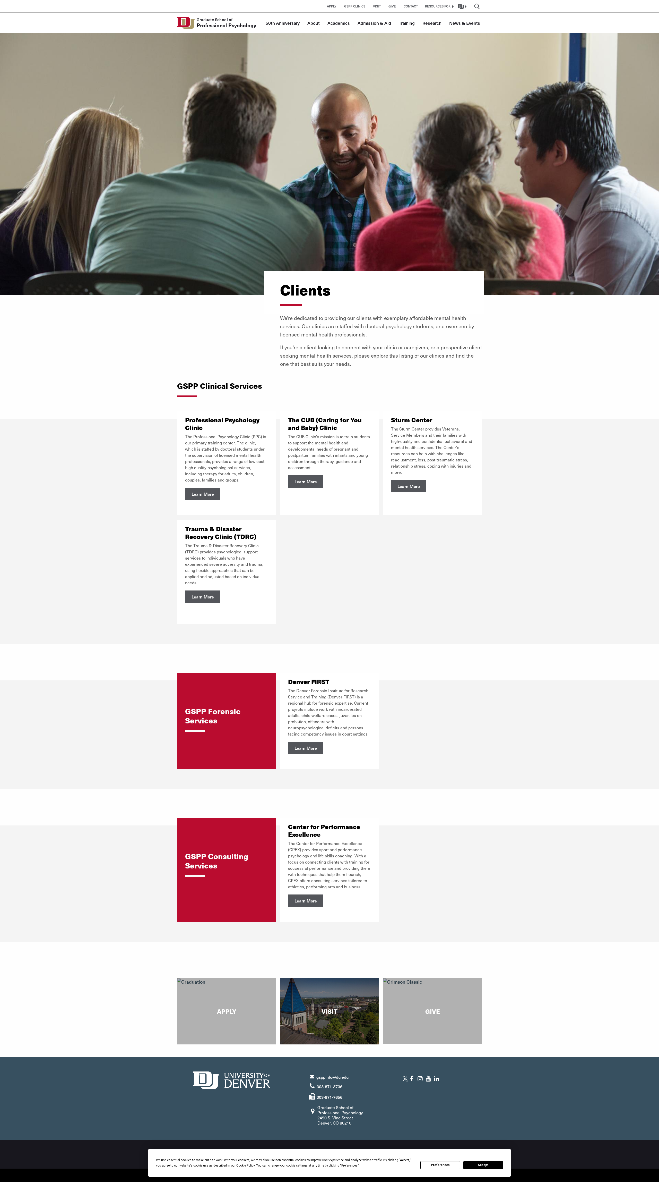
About (313, 23)
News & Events (464, 23)
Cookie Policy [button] (245, 1165)
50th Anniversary (283, 23)
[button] (439, 6)
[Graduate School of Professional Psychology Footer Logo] (231, 1079)
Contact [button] (411, 6)
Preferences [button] (349, 1165)
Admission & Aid (374, 23)
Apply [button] (331, 6)
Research (431, 23)
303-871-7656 (329, 1097)
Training (407, 23)
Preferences (440, 1165)
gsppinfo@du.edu (332, 1077)
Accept (483, 1165)
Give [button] (392, 6)
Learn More (203, 494)
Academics (338, 23)
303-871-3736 (329, 1086)
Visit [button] (377, 6)
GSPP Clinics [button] (354, 6)
